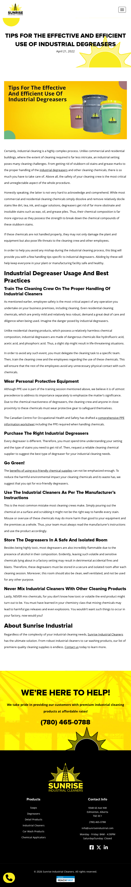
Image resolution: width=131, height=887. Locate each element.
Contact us (72, 647)
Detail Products (33, 819)
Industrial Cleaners (34, 825)
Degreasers (33, 813)
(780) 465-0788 (65, 722)
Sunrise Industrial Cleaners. (59, 871)
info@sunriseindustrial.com (97, 828)
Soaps (33, 807)
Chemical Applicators (33, 837)
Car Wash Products (33, 831)
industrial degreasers (54, 170)
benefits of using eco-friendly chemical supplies (41, 471)
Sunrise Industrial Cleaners (105, 634)
